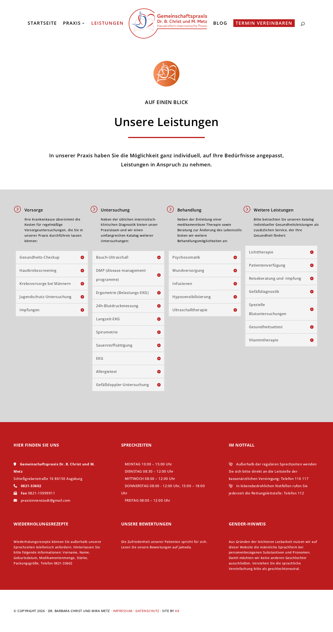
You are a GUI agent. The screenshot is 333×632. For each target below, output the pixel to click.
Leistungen (107, 24)
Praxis (72, 24)
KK (177, 611)
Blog (220, 24)
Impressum (123, 611)
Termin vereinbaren (264, 23)
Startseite (42, 24)
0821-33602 (31, 486)
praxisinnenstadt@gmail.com (45, 500)
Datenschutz (147, 611)
